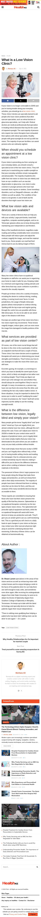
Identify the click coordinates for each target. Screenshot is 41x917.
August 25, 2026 (17, 757)
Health (9, 56)
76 (24, 778)
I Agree (33, 914)
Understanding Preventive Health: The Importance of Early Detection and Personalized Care (25, 773)
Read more (7, 746)
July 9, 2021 (22, 68)
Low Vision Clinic (12, 627)
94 (26, 734)
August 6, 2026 (17, 778)
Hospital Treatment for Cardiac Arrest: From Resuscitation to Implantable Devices (25, 753)
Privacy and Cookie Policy (17, 914)
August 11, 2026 (17, 766)
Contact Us (22, 900)
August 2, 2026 (17, 787)
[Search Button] (37, 867)
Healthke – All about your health (17, 897)
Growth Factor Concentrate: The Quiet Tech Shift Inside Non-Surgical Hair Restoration (25, 793)
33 (24, 787)
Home (3, 56)
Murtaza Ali (11, 68)
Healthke (25, 889)
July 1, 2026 (16, 798)
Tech (7, 889)
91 (25, 757)
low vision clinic (29, 111)
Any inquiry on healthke (9, 900)
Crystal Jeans (7, 734)
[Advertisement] (20, 31)
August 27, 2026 (18, 734)
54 (24, 766)
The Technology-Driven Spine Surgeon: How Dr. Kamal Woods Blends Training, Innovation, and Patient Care (20, 729)
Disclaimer (31, 900)
